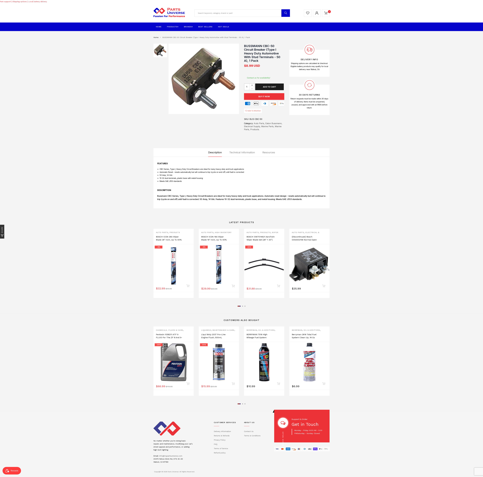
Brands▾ (188, 27)
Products (175, 232)
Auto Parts (162, 232)
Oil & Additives (266, 330)
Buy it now (264, 96)
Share (2, 230)
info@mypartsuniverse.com (170, 456)
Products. (254, 129)
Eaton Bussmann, (273, 123)
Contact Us (248, 431)
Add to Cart (269, 87)
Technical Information (242, 152)
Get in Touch (305, 424)
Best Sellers (205, 27)
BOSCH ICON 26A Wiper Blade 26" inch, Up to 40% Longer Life (169, 240)
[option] (204, 79)
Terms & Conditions (252, 436)
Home (159, 27)
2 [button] (242, 306)
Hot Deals (223, 27)
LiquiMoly (206, 330)
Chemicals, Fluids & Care (169, 330)
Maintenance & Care (223, 330)
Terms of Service (221, 448)
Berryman (252, 330)
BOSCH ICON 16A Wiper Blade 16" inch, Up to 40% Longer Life (214, 240)
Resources (268, 152)
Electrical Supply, (252, 126)
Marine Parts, (267, 126)
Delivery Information (222, 431)
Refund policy (220, 453)
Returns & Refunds (222, 436)
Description (215, 152)
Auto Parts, (259, 123)
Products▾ (172, 27)
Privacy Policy (219, 440)
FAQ (215, 444)
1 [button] (239, 306)
